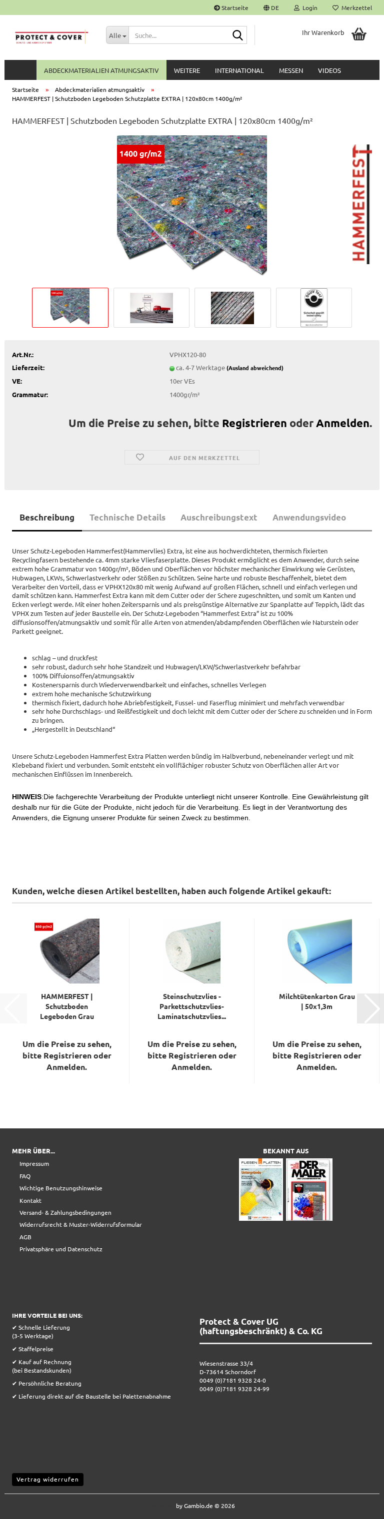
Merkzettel (355, 7)
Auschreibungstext (219, 517)
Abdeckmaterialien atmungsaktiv (101, 70)
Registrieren (254, 423)
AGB (26, 1237)
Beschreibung (47, 517)
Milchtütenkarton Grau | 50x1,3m (317, 1001)
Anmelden (343, 423)
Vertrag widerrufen (47, 1479)
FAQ (25, 1176)
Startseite (234, 7)
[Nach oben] (357, 1504)
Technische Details (128, 517)
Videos (329, 70)
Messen (291, 70)
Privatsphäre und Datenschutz (61, 1249)
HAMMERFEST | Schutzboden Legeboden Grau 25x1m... (67, 1006)
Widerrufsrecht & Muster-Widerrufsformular (81, 1224)
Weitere (187, 70)
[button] (271, 7)
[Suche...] (237, 35)
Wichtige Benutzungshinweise (61, 1188)
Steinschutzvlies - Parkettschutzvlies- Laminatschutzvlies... (192, 1006)
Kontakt (31, 1200)
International (239, 70)
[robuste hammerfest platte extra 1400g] (192, 209)
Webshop (161, 1506)
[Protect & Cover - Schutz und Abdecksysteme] (51, 37)
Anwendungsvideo (309, 517)
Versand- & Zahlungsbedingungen (66, 1212)
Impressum (34, 1163)
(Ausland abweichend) (255, 368)
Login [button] (309, 7)
